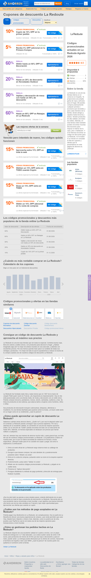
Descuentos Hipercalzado (12, 328)
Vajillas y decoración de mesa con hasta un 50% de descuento (30, 98)
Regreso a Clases (81, 9)
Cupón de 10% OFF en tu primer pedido (28, 33)
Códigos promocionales (18, 21)
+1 (61, 38)
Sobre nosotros (29, 562)
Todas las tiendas (78, 562)
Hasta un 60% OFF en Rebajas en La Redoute (30, 115)
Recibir (56, 130)
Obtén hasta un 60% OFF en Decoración (29, 65)
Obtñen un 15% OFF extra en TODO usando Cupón (29, 169)
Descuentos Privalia (31, 328)
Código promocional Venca (54, 328)
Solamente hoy (31, 9)
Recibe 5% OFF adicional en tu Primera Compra (30, 49)
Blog (67, 3)
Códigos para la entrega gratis (51, 9)
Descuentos (36, 20)
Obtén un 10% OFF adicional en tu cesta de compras (29, 205)
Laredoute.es (73, 154)
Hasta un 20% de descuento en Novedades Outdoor (29, 81)
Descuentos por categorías (12, 9)
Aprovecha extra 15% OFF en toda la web (30, 151)
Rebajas (69, 9)
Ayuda (26, 568)
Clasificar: (47, 20)
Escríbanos (60, 562)
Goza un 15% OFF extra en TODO (28, 187)
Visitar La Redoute (9, 547)
